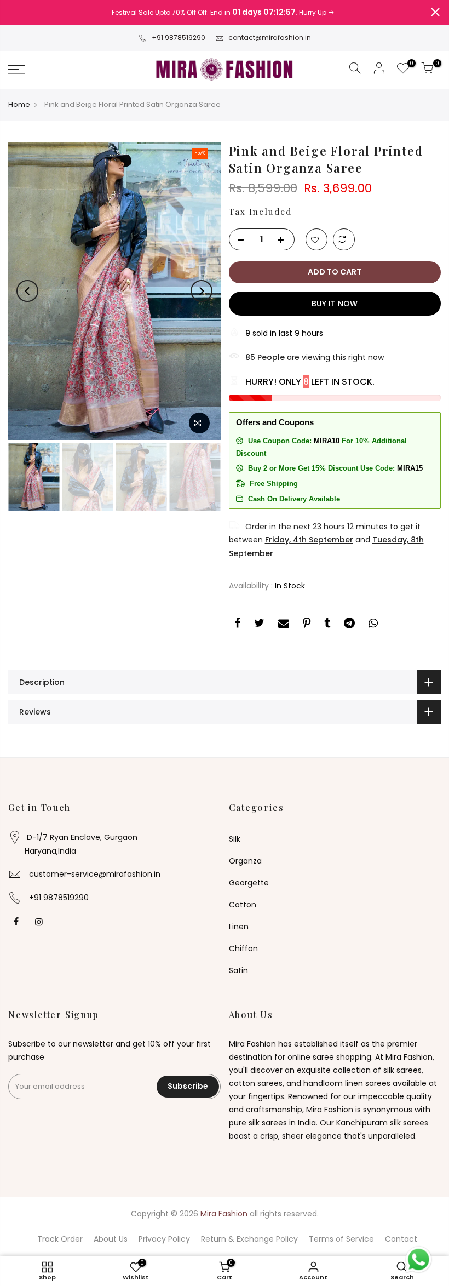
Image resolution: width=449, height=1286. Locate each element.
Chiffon (243, 948)
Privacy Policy (164, 1238)
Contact (401, 1238)
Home (19, 105)
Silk (234, 838)
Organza (245, 860)
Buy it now (335, 303)
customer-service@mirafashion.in (94, 873)
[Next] (201, 291)
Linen (239, 926)
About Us (111, 1238)
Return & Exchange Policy (249, 1238)
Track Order (60, 1238)
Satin (238, 970)
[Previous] (27, 291)
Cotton (242, 904)
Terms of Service (341, 1238)
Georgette (249, 882)
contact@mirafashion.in (269, 37)
